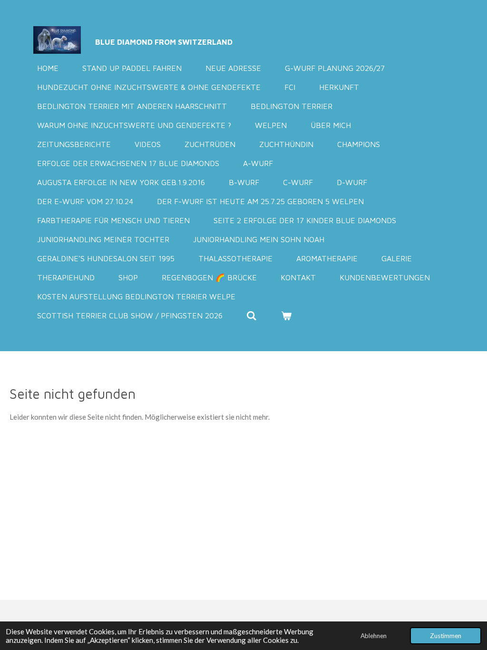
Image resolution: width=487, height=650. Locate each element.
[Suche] (251, 315)
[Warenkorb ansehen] (286, 315)
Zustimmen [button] (445, 636)
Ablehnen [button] (373, 636)
